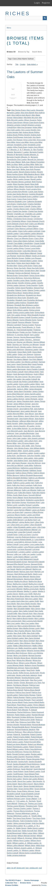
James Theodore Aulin (25, 401)
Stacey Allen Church (25, 784)
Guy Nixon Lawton (14, 362)
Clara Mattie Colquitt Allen (23, 243)
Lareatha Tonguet (24, 505)
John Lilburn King (31, 441)
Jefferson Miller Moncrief (28, 421)
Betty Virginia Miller (37, 167)
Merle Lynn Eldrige (20, 656)
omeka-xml (34, 868)
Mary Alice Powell (37, 596)
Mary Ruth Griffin (20, 633)
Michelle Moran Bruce (22, 658)
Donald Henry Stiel (32, 271)
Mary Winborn (25, 643)
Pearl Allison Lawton (24, 705)
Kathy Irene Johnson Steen (24, 488)
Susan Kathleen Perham (24, 796)
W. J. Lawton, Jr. (30, 826)
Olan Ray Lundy (36, 680)
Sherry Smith (12, 781)
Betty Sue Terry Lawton (20, 167)
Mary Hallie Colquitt (26, 611)
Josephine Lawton (26, 453)
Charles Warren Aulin (21, 209)
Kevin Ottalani (18, 498)
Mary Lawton (39, 618)
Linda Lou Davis (24, 535)
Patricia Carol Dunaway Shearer (27, 688)
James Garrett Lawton (32, 394)
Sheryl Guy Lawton (24, 781)
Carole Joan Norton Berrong (17, 194)
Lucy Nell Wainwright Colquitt (27, 559)
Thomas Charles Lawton (22, 808)
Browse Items (25, 883)
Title (16, 64)
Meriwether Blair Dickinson (17, 653)
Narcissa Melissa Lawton (16, 670)
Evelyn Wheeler (13, 320)
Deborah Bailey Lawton (28, 261)
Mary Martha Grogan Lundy (29, 628)
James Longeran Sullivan (34, 396)
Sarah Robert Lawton (32, 771)
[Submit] (45, 18)
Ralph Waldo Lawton (23, 715)
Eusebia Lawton (37, 317)
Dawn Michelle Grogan (15, 258)
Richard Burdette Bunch (21, 727)
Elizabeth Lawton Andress (16, 303)
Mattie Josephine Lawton (27, 648)
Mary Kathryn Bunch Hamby (23, 618)
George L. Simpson (32, 340)
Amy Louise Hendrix (28, 130)
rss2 (40, 868)
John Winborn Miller (14, 451)
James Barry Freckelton (22, 391)
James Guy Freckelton (15, 396)
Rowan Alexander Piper (35, 759)
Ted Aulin (32, 801)
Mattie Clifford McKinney (22, 646)
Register (46, 3)
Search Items (37, 52)
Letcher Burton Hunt (26, 522)
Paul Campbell (37, 700)
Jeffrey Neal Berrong (26, 424)
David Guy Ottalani (24, 256)
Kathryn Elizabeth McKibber (17, 478)
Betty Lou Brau (12, 164)
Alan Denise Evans (18, 110)
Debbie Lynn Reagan (33, 258)
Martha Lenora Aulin (31, 589)
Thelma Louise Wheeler (16, 806)
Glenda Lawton (26, 347)
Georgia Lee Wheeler (31, 345)
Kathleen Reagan (22, 470)
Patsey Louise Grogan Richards (19, 700)
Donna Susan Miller (36, 276)
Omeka (43, 885)
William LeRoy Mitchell (15, 846)
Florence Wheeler (24, 322)
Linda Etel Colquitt (25, 532)
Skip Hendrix (37, 781)
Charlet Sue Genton (19, 211)
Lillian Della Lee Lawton (20, 525)
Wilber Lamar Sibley (29, 833)
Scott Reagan (18, 774)
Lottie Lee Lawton (28, 554)
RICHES (17, 13)
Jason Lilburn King (32, 416)
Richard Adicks (25, 725)
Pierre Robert (12, 710)
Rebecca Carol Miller (27, 722)
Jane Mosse (29, 414)
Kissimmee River (33, 503)
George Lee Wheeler (24, 342)
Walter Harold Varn (14, 831)
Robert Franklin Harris (20, 739)
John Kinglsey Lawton (15, 441)
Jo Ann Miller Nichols (20, 428)
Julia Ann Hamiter (33, 456)
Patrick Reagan (19, 697)
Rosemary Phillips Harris (16, 759)
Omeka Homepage (31, 880)
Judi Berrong (21, 456)
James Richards (31, 399)
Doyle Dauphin (32, 285)
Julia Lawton (28, 458)
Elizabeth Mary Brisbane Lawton (26, 305)
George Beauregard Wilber (30, 337)
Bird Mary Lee (31, 177)
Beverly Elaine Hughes (27, 172)
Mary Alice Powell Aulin (15, 599)
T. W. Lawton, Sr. (22, 801)
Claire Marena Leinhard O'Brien (26, 229)
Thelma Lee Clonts (35, 804)
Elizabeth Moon (13, 308)
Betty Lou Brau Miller (26, 164)
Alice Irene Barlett (27, 113)
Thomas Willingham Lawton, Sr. (19, 816)
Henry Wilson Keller (31, 372)
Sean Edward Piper (31, 774)
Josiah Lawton (39, 453)
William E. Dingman (24, 838)
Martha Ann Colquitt (20, 584)
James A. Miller (22, 389)
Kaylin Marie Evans (20, 495)
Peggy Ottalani (38, 705)
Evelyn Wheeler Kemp (28, 320)
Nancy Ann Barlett (32, 668)
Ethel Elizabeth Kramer (36, 315)
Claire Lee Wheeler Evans (17, 226)
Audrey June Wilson (35, 147)
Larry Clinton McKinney (31, 507)
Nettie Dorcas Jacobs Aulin (29, 673)
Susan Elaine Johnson (25, 791)
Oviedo (16, 683)
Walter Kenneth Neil (29, 831)
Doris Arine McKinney (15, 278)
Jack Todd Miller (23, 387)
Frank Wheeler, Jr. (28, 327)
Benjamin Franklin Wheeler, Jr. (27, 155)
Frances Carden (28, 325)
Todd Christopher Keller (29, 821)
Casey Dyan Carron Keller (27, 199)
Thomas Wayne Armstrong (23, 811)
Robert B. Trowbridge (21, 734)
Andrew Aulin (36, 135)
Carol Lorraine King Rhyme (17, 192)
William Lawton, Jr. (19, 843)
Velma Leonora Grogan (22, 823)
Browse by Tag (23, 52)
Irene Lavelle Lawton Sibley (29, 384)
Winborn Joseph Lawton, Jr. (24, 848)
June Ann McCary (34, 463)
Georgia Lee (17, 345)
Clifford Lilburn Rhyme (20, 246)
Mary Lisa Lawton (27, 623)
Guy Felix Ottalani (35, 359)
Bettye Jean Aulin (13, 169)
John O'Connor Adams (25, 443)
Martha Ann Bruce (21, 581)
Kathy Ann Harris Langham (22, 485)
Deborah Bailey (13, 261)
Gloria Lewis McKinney (15, 350)
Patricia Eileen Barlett (15, 690)
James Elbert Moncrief (15, 394)
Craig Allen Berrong (30, 251)
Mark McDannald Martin (23, 574)
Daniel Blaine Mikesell (27, 253)
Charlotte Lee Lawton (33, 214)
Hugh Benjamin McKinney (23, 374)
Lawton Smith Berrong (15, 520)
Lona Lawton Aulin (37, 544)
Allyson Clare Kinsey (14, 123)
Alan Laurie (30, 110)
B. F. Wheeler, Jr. (13, 150)
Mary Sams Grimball (30, 636)
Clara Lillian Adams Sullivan (23, 241)
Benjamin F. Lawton (21, 152)
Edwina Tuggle (21, 290)
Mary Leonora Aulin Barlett (32, 621)
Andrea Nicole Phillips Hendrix (18, 135)
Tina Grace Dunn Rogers (22, 818)
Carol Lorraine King (33, 189)
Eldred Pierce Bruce (14, 293)
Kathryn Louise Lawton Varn (23, 483)
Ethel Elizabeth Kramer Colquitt (18, 317)
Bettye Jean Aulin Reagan (30, 169)
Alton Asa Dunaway (24, 127)
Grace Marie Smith (24, 352)
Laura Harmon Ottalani (22, 510)
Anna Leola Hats (29, 140)
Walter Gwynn (21, 828)
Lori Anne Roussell (24, 549)
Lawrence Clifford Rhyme (33, 512)
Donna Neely (24, 276)
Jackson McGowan (37, 387)
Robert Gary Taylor (36, 739)
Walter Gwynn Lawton (35, 828)
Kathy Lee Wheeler (29, 490)
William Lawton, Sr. (34, 843)
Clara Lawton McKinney (27, 236)
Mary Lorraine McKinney (26, 626)
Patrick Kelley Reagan (27, 695)
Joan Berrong (29, 431)
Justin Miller (28, 466)
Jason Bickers (18, 416)
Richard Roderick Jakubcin (25, 730)
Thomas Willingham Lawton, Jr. (27, 813)
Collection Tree (11, 883)
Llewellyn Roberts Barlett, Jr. (23, 540)
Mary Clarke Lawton (20, 606)
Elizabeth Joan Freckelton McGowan (29, 300)
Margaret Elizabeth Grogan (17, 562)
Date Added (31, 64)
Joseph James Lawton (31, 451)
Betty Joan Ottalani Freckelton (33, 162)
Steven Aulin (18, 786)
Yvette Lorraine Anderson (16, 855)
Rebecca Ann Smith (27, 720)
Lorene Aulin (11, 549)
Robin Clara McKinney (33, 749)
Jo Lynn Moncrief (34, 428)
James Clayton (38, 391)
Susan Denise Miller (26, 789)
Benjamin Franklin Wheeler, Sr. (18, 157)
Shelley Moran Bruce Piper (33, 776)
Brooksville (29, 187)
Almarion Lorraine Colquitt (17, 125)
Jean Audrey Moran (26, 419)
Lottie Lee (17, 554)
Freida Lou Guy (25, 332)
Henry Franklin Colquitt (35, 369)
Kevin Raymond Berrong (33, 498)
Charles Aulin (22, 204)
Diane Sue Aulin (20, 268)
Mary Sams (17, 636)
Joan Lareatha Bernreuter (24, 433)
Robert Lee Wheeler (35, 744)
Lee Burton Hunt (30, 520)
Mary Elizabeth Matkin (22, 609)
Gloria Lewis (37, 347)
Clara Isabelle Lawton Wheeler (31, 234)
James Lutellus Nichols (15, 399)
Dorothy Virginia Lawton (27, 283)
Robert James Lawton (15, 742)
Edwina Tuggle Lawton (36, 290)
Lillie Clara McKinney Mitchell (26, 530)
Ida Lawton (17, 379)
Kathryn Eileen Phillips (24, 473)
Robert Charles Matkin (21, 737)
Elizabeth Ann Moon (33, 295)
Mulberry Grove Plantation (34, 665)
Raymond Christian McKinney (23, 717)
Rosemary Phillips (32, 757)
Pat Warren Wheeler (20, 685)
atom (9, 868)
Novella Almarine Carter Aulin (18, 680)
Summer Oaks (12, 789)
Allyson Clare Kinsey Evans (33, 123)
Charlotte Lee (19, 214)
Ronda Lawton (36, 754)
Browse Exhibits (11, 885)
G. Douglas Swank (22, 335)
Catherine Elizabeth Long (16, 201)
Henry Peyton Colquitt (15, 372)
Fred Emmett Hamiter (25, 330)
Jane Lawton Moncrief (28, 411)
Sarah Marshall (27, 769)
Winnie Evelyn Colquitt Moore (30, 853)
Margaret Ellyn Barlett (36, 562)
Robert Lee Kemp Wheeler (17, 744)
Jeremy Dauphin (19, 426)
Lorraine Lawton (24, 552)
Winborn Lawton (28, 850)
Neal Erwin (30, 670)
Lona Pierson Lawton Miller (34, 547)
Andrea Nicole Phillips (31, 132)
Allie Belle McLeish (31, 118)
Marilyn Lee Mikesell (24, 569)
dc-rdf (13, 868)
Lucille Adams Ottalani (21, 557)
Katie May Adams (24, 493)
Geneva (16, 337)
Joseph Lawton (12, 453)
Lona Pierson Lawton (15, 547)
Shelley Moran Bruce (15, 776)
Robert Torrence (35, 747)
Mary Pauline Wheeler (22, 631)
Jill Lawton (30, 426)
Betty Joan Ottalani (14, 162)
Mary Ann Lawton (31, 599)
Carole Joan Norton (35, 192)
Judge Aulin (11, 456)
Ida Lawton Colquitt (29, 379)
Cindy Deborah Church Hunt (17, 224)
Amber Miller (37, 127)
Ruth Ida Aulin (12, 762)
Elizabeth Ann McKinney (16, 295)
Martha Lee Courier (31, 586)
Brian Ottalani (19, 187)
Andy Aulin (28, 137)
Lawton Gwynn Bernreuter (33, 517)
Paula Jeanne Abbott (14, 702)
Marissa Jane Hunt (26, 572)
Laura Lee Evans (38, 510)
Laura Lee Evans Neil (15, 512)
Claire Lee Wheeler (36, 224)
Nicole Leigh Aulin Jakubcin (26, 675)
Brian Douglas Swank (21, 184)
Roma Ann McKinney (15, 752)
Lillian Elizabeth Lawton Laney (24, 527)
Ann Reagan (18, 140)
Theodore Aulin (31, 806)
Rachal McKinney (24, 712)
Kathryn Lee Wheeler (37, 478)
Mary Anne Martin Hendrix (26, 604)
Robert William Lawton (15, 749)
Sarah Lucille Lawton (21, 767)
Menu (9, 28)
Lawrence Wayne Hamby (16, 515)
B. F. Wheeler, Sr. (26, 150)
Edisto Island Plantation (24, 288)
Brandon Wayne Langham (21, 182)
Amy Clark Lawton (14, 130)
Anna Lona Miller (22, 142)
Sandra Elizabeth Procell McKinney (26, 764)
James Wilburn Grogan (22, 404)
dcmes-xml (21, 868)
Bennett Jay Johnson (35, 160)
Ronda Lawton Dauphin (16, 757)
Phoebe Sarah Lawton (15, 707)
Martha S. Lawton (30, 591)
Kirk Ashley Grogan (19, 503)
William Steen (30, 846)
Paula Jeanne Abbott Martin (33, 702)
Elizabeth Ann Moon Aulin (16, 298)
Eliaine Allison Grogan (31, 293)
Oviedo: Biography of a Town (30, 683)
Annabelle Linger (20, 145)
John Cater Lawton (19, 438)
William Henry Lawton (21, 841)
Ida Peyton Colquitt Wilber (29, 382)
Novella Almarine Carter (31, 678)
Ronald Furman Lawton (21, 754)
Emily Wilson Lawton (20, 310)
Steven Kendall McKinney (33, 786)
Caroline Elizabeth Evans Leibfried (25, 197)
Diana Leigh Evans (25, 266)
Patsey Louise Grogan (34, 697)
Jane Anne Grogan (24, 406)
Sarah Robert (18, 771)
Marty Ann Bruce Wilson (21, 596)
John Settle (25, 446)
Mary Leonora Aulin (14, 621)
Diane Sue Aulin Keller (35, 268)
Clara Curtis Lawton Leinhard (29, 231)
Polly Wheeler (23, 710)
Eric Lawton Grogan (19, 315)
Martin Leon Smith (26, 594)
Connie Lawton (36, 246)
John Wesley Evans (21, 448)
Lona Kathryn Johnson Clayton (25, 542)
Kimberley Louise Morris (16, 500)
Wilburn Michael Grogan (27, 836)
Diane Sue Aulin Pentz (15, 271)
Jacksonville (11, 389)
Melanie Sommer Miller (36, 651)
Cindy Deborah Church (35, 221)
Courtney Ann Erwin (14, 251)
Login (37, 3)
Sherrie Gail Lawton (14, 779)
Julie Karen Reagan (19, 463)
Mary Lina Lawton (13, 623)
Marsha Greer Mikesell (20, 577)
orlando (10, 683)
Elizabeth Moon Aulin (27, 308)
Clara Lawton (12, 236)
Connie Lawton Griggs (15, 248)
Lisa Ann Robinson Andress (25, 537)
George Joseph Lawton (15, 340)
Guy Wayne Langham (29, 362)
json (27, 868)
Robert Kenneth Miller (32, 742)
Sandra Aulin (23, 762)
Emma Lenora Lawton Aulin (23, 313)
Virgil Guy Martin (38, 823)
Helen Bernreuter (23, 367)
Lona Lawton (24, 544)
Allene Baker (18, 118)
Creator (23, 64)
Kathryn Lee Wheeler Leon (17, 480)
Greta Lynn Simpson (25, 354)
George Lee (11, 342)
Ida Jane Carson (21, 377)
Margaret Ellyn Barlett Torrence (18, 564)
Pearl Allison (11, 705)
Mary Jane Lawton (24, 616)
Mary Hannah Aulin (25, 614)
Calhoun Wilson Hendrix (16, 189)
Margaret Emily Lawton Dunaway (25, 567)
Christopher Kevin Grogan (23, 219)
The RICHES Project (13, 880)
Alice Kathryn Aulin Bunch (21, 115)
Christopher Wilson (19, 221)
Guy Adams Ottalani (20, 359)
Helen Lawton (35, 367)
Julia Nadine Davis (21, 461)
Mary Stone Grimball (27, 641)
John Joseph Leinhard (35, 438)
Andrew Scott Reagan (15, 137)
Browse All (11, 52)
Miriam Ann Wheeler (24, 660)
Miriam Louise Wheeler (27, 663)
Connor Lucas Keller (32, 248)
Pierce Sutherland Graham (35, 707)
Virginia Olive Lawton (15, 826)
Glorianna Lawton (31, 350)
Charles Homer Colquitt (21, 206)
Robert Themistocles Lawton (17, 747)
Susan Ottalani (31, 799)
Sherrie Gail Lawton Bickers (33, 779)
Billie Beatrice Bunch (32, 174)
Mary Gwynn (35, 609)
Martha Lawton (17, 586)
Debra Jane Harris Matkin (26, 263)
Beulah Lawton (12, 172)
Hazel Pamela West (24, 364)
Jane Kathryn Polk (26, 409)
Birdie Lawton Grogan (21, 179)
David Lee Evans (38, 256)
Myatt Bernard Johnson (15, 668)
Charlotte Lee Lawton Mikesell (18, 216)
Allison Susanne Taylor (32, 120)
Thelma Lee (22, 804)
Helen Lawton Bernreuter (16, 369)
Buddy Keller (39, 187)
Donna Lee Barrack (22, 273)
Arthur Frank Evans (20, 147)
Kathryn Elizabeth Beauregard (31, 475)
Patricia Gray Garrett (23, 693)
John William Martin (37, 448)
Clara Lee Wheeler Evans (23, 238)
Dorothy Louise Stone (21, 280)
